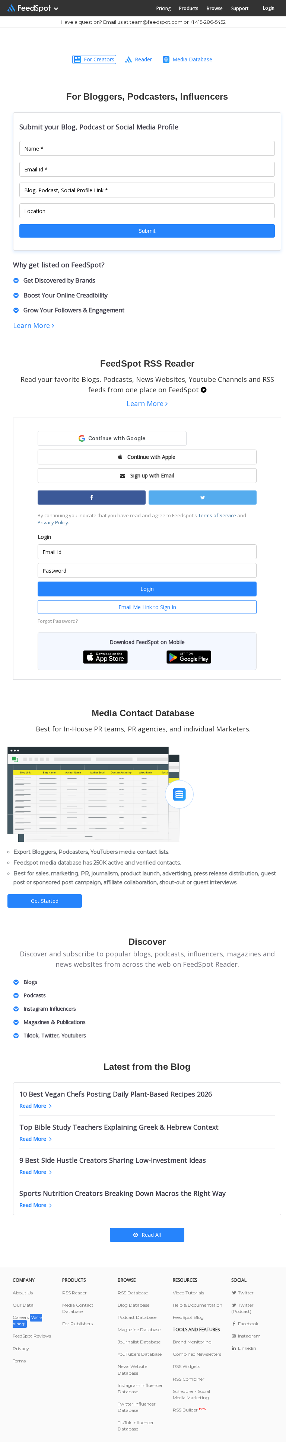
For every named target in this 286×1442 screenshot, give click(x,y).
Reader (143, 59)
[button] (105, 656)
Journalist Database (139, 1342)
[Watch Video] (203, 389)
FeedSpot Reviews (32, 1336)
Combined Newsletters (197, 1354)
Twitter (245, 1292)
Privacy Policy (53, 522)
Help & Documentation (197, 1305)
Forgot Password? (58, 621)
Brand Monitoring (192, 1342)
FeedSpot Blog (188, 1317)
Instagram (249, 1336)
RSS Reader (74, 1292)
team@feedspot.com (156, 22)
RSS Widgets (186, 1366)
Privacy (21, 1348)
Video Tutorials (188, 1292)
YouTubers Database (140, 1354)
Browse (215, 8)
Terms (19, 1361)
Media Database (192, 59)
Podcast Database (137, 1317)
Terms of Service (217, 515)
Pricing (163, 8)
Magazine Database (139, 1329)
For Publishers (77, 1323)
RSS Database (133, 1292)
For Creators (99, 59)
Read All (151, 1234)
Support (239, 8)
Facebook (247, 1323)
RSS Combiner (188, 1379)
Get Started (44, 900)
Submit (147, 230)
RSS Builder (189, 1410)
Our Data (23, 1305)
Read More (32, 1105)
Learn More (32, 325)
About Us (23, 1292)
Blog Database (133, 1305)
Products (188, 8)
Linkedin (246, 1348)
